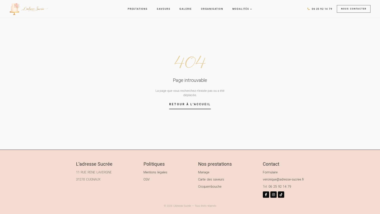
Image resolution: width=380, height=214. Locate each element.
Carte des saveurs (211, 179)
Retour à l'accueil (190, 104)
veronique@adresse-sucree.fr (283, 179)
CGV (146, 179)
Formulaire (270, 172)
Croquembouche (209, 186)
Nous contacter (353, 9)
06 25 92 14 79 (280, 186)
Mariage (203, 172)
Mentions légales (155, 172)
